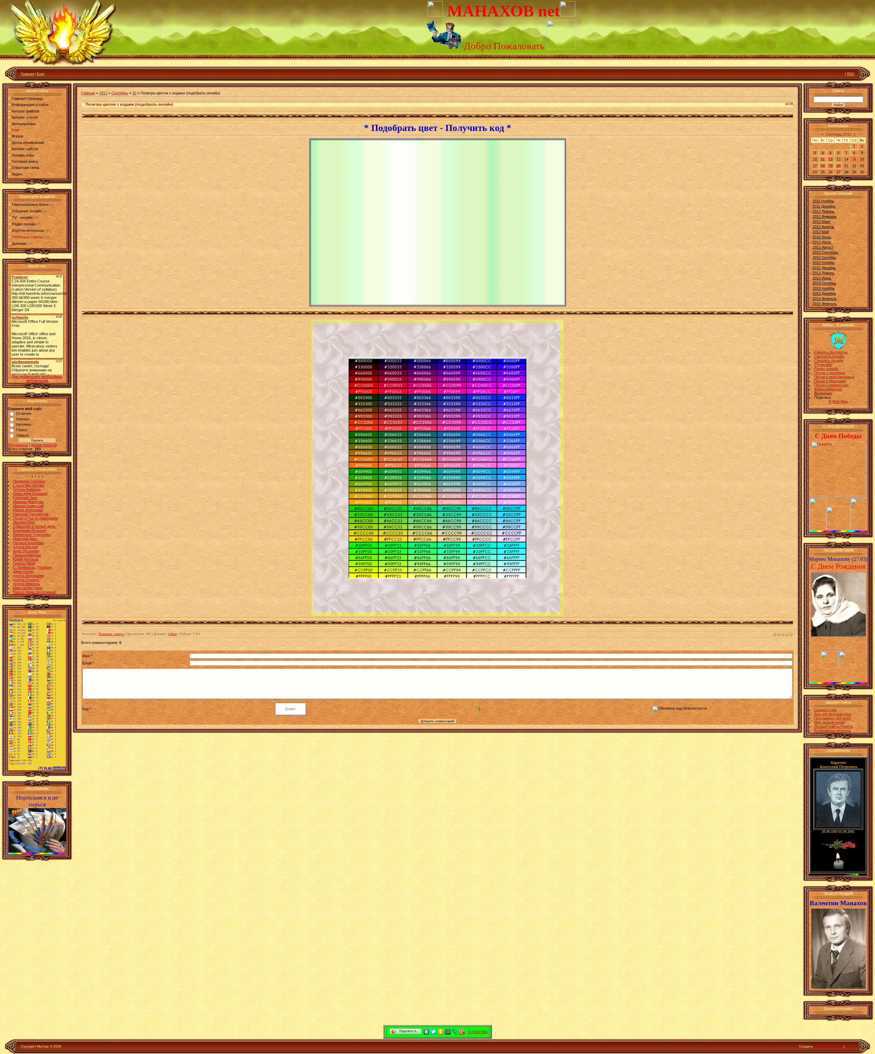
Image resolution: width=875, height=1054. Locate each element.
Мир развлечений (829, 722)
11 (822, 159)
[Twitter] (433, 1031)
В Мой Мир (838, 401)
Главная (27, 74)
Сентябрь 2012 (838, 134)
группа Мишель (26, 584)
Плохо (21, 430)
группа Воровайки (28, 576)
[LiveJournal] (455, 1031)
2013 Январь (823, 273)
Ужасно (22, 435)
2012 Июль (821, 242)
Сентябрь (119, 93)
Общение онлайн (27, 211)
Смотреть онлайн (829, 356)
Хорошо (23, 419)
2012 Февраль (824, 216)
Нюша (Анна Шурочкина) (34, 592)
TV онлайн (823, 365)
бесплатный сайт (828, 1046)
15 (134, 93)
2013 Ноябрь (823, 288)
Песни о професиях (831, 385)
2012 (103, 93)
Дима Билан (23, 571)
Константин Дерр (27, 588)
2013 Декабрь (824, 293)
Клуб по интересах (28, 230)
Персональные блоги (30, 204)
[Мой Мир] (448, 1031)
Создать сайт (825, 710)
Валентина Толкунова (32, 534)
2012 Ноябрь (823, 263)
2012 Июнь (821, 237)
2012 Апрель (823, 227)
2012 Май (820, 232)
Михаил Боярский (28, 506)
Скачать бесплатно (831, 352)
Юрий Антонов (25, 559)
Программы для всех (832, 718)
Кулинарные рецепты (832, 730)
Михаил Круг (24, 522)
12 (831, 159)
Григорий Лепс (25, 498)
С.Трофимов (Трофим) (33, 567)
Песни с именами (829, 373)
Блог (41, 74)
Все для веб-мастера (832, 714)
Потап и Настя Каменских (35, 518)
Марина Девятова (28, 502)
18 (823, 166)
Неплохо (23, 424)
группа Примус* (27, 580)
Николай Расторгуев (31, 514)
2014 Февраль (824, 299)
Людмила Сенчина (29, 481)
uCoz (850, 1046)
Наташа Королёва (28, 543)
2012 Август (822, 247)
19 (831, 166)
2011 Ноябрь (823, 201)
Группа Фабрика (27, 489)
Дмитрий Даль (25, 539)
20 (838, 166)
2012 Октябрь (824, 257)
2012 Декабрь (824, 268)
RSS (850, 74)
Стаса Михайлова (28, 485)
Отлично (23, 413)
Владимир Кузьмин (29, 530)
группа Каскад (25, 547)
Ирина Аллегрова (28, 510)
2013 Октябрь (824, 283)
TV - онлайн (22, 217)
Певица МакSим (27, 555)
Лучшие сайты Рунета (833, 726)
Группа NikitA (24, 563)
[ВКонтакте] (426, 1031)
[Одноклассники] (440, 1031)
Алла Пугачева (26, 551)
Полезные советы (27, 237)
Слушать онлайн (828, 360)
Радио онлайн (24, 224)
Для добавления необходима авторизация (37, 378)
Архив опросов (44, 445)
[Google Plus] (462, 1031)
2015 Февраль (824, 304)
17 (815, 166)
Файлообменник (828, 389)
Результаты (18, 445)
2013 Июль (821, 278)
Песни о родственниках (834, 377)
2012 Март (821, 222)
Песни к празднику (830, 381)
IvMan (172, 634)
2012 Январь (823, 211)
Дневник (19, 243)
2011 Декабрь (824, 206)
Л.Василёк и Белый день (34, 526)
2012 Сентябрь (825, 252)
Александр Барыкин (30, 493)
